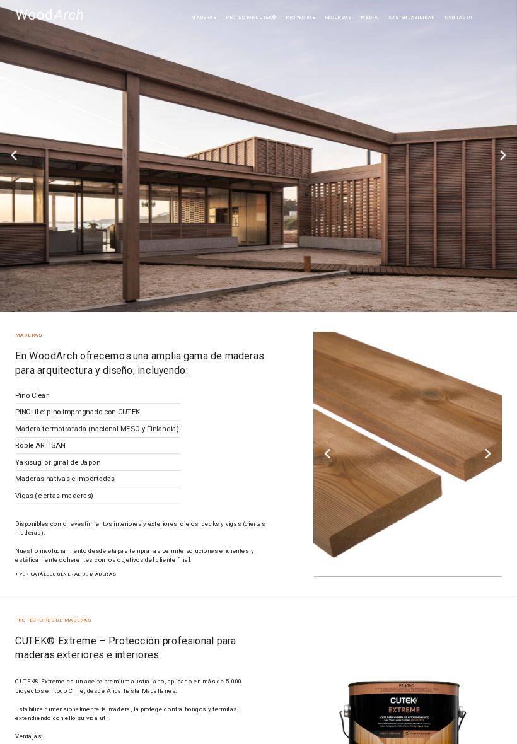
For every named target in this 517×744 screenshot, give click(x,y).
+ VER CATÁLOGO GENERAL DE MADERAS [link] (65, 573)
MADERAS (204, 17)
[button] (14, 156)
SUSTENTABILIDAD (411, 17)
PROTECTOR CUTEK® (251, 17)
